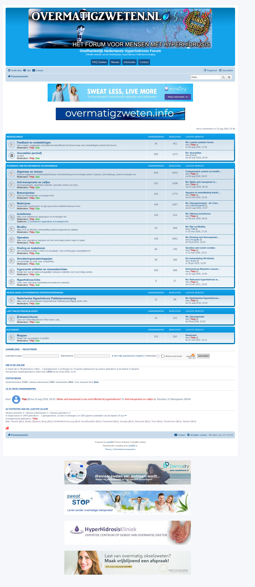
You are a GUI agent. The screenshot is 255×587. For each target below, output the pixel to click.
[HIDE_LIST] (126, 415)
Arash (193, 261)
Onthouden (151, 356)
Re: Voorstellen (193, 153)
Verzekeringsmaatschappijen (34, 258)
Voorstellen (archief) (29, 153)
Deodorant (191, 335)
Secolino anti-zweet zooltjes (200, 248)
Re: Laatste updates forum (199, 142)
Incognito (194, 239)
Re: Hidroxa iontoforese (198, 213)
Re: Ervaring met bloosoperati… (202, 237)
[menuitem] (27, 70)
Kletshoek (13, 330)
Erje (38, 147)
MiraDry (21, 226)
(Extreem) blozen (27, 316)
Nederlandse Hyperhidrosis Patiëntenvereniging (35, 293)
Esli (192, 155)
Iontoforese (24, 213)
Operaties (23, 237)
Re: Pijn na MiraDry (195, 226)
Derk (96, 382)
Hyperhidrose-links (28, 279)
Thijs (31, 147)
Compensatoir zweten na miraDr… (203, 171)
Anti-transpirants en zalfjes (33, 182)
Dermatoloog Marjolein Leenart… (202, 269)
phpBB (110, 442)
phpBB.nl (132, 446)
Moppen (22, 335)
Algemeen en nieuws (30, 171)
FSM (192, 229)
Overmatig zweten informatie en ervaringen (32, 166)
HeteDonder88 (197, 205)
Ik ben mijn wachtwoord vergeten (128, 356)
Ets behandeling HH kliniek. (199, 258)
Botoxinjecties (25, 192)
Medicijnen (23, 203)
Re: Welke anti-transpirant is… (201, 182)
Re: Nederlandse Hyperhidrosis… (202, 298)
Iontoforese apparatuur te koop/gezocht (49, 221)
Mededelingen (15, 137)
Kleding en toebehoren (31, 248)
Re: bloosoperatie (194, 316)
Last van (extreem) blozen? (22, 311)
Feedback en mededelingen (34, 142)
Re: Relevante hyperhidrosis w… (202, 279)
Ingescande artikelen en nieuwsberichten (42, 269)
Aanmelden (13, 349)
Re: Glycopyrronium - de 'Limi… (202, 203)
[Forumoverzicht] (120, 28)
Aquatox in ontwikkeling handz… (203, 192)
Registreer (30, 349)
